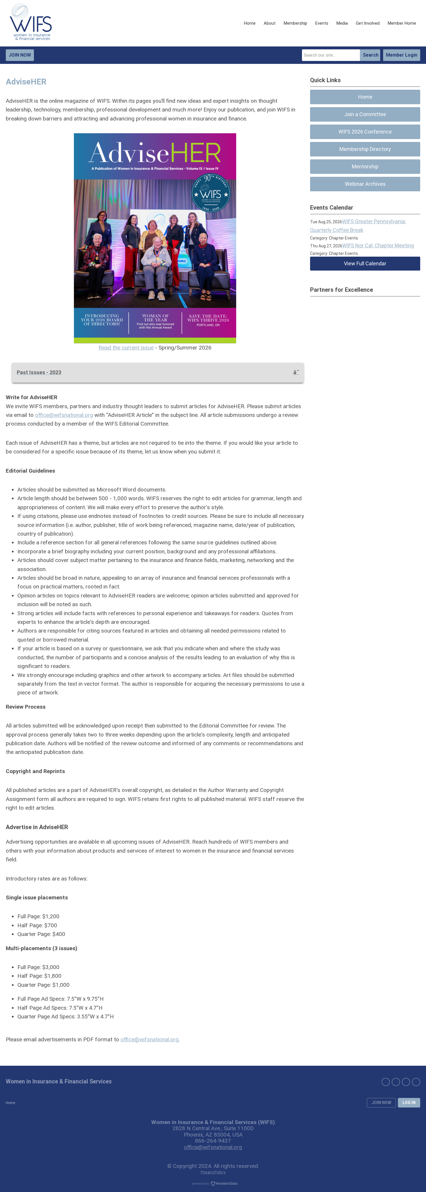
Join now (381, 1102)
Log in (409, 1102)
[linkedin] (386, 1082)
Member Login (401, 55)
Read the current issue (126, 347)
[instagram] (406, 1082)
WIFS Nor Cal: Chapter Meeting (378, 245)
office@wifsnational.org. (150, 1039)
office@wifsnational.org (64, 415)
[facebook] (396, 1082)
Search (370, 55)
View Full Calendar (365, 263)
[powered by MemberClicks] (213, 1184)
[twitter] (416, 1082)
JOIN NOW (20, 55)
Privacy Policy (213, 1172)
